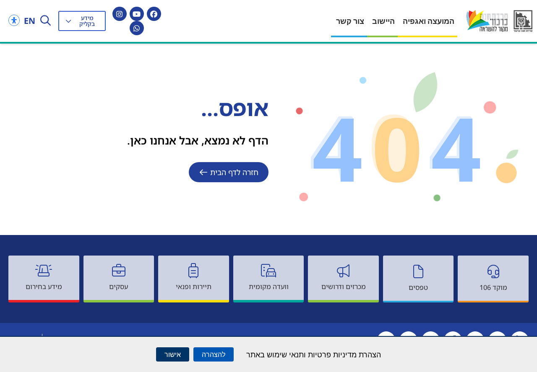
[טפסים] (418, 271)
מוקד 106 (493, 287)
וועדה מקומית (269, 286)
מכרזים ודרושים (343, 286)
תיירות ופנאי (193, 286)
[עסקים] (118, 270)
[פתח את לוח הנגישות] (14, 20)
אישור (172, 354)
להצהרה (213, 354)
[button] (81, 21)
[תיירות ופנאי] (193, 270)
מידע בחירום (44, 286)
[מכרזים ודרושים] (343, 270)
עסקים (118, 286)
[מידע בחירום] (43, 270)
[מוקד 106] (493, 271)
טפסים (418, 287)
